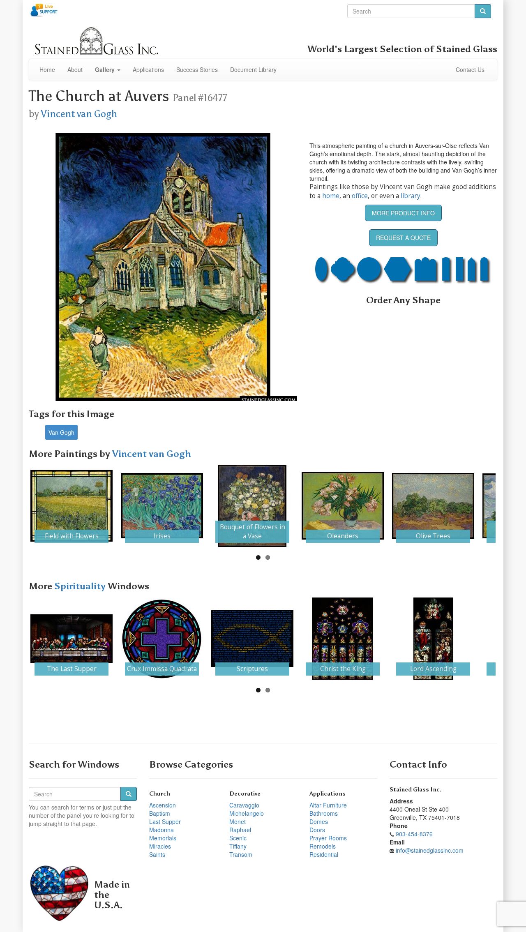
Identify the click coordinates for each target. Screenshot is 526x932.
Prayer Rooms (328, 838)
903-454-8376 (414, 834)
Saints (157, 854)
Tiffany (238, 846)
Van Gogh (61, 432)
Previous (18, 506)
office (360, 195)
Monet (237, 821)
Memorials (162, 838)
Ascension (162, 805)
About (75, 69)
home (330, 195)
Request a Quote (403, 237)
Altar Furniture (328, 805)
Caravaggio (244, 805)
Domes (318, 821)
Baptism (159, 813)
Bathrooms (323, 813)
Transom (240, 854)
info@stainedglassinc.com (430, 850)
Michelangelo (246, 813)
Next (508, 506)
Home (47, 69)
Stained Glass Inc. (416, 789)
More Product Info (403, 213)
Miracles (160, 846)
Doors (317, 830)
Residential (323, 854)
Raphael (240, 830)
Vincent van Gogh (79, 114)
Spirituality (81, 586)
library (410, 195)
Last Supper (165, 821)
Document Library (253, 69)
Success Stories (197, 69)
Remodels (322, 846)
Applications (148, 69)
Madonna (161, 830)
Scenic (238, 838)
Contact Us (470, 69)
